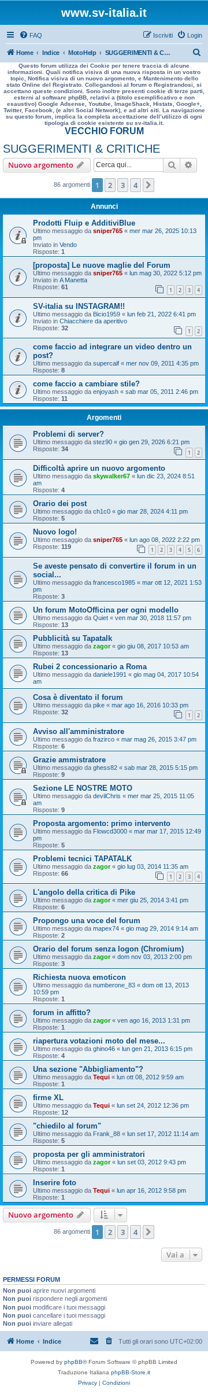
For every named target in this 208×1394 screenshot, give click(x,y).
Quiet (100, 617)
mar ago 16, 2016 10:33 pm (150, 705)
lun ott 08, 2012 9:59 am (150, 1077)
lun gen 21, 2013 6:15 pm (157, 1048)
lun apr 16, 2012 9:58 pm (151, 1190)
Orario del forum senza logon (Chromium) (108, 949)
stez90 (102, 441)
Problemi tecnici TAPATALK (82, 858)
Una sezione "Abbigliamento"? (88, 1069)
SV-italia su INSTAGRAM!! (79, 306)
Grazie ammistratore (69, 759)
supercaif (106, 363)
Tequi (101, 1077)
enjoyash (105, 391)
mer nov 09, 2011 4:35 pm (162, 363)
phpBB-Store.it (130, 1372)
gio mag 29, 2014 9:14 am (162, 928)
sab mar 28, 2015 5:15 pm (161, 767)
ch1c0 (101, 511)
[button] (148, 185)
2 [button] (110, 185)
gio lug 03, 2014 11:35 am (152, 866)
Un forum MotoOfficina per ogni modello (106, 610)
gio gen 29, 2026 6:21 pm (154, 441)
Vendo (68, 244)
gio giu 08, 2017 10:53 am (153, 646)
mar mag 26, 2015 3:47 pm (158, 739)
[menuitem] (30, 35)
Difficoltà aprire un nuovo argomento (99, 468)
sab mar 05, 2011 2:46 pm (161, 391)
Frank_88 (106, 1133)
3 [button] (123, 185)
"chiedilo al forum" (67, 1126)
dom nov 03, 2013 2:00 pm (154, 956)
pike (99, 705)
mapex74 (106, 928)
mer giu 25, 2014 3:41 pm (152, 900)
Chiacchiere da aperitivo (93, 321)
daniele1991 (110, 674)
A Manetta (73, 279)
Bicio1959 (106, 314)
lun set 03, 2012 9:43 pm (151, 1162)
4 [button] (135, 185)
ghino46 (104, 1048)
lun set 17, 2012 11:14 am (163, 1133)
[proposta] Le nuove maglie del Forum (101, 265)
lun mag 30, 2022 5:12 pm (165, 273)
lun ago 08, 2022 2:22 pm (164, 539)
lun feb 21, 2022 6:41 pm (161, 314)
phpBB (73, 1362)
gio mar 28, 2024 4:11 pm (152, 511)
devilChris (107, 795)
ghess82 (105, 767)
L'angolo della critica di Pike (84, 892)
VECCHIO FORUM (104, 131)
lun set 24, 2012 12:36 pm (153, 1105)
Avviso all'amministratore (78, 731)
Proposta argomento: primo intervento (101, 823)
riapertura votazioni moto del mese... (99, 1041)
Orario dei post (60, 503)
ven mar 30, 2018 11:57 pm (153, 617)
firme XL (48, 1097)
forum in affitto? (62, 1012)
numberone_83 (114, 985)
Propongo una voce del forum (86, 920)
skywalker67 (111, 476)
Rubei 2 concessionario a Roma (90, 666)
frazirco (103, 739)
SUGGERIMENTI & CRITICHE (81, 148)
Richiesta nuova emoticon (79, 977)
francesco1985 (114, 582)
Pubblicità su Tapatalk (72, 638)
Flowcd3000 (110, 831)
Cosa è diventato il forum (78, 697)
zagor (101, 646)
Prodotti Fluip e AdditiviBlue (84, 223)
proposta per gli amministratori (89, 1154)
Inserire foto (54, 1182)
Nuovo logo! (55, 532)
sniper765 (107, 230)
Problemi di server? (68, 434)
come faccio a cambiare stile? (86, 383)
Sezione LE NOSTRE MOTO (82, 788)
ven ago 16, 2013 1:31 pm (153, 1020)
